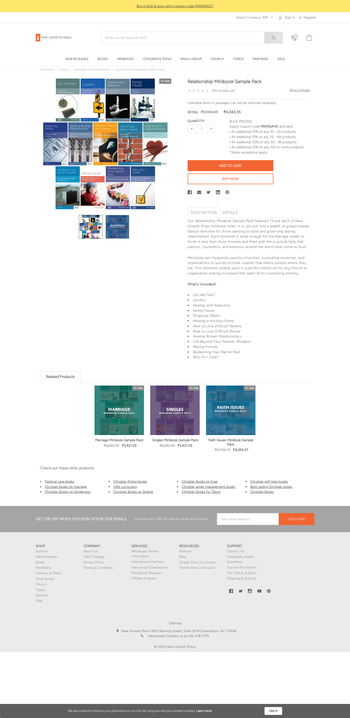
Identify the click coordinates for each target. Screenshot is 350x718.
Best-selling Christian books (271, 487)
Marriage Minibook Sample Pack (119, 440)
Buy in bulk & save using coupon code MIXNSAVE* (175, 6)
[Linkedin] (218, 192)
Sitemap (175, 623)
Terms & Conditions (98, 568)
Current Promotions (242, 567)
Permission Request (146, 573)
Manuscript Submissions (149, 567)
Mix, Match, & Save (241, 573)
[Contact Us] (296, 38)
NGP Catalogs (94, 557)
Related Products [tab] (60, 376)
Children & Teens (48, 573)
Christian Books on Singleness (67, 492)
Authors (42, 551)
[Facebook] (190, 192)
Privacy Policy (94, 562)
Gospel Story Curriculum (198, 562)
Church (41, 584)
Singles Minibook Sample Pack (175, 440)
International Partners (147, 562)
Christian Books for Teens (201, 492)
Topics (40, 590)
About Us (91, 551)
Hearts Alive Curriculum (197, 568)
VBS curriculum (125, 487)
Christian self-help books (269, 481)
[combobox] (192, 38)
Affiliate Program (143, 578)
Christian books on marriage (66, 487)
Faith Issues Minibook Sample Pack (230, 442)
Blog (182, 557)
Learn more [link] (204, 711)
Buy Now (230, 179)
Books (40, 562)
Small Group (45, 579)
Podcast (185, 551)
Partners (42, 595)
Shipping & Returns (241, 578)
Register (310, 17)
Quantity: (196, 121)
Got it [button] (273, 711)
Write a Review (300, 90)
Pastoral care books (59, 481)
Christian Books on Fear (200, 481)
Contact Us (235, 551)
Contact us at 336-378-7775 (187, 636)
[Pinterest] (227, 192)
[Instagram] (250, 591)
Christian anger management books (208, 487)
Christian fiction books (130, 481)
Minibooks (43, 568)
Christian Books (262, 492)
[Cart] (308, 38)
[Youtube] (259, 591)
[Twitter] (209, 192)
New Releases (46, 557)
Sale (39, 601)
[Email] (199, 192)
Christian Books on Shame (133, 492)
